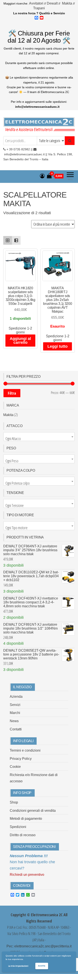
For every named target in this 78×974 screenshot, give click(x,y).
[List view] (16, 240)
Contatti (16, 729)
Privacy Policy (21, 758)
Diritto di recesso (23, 835)
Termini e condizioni (25, 750)
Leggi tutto (57, 346)
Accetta (41, 965)
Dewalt (52, 3)
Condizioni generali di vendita (33, 810)
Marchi (15, 713)
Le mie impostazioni (18, 966)
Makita (67, 3)
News (14, 721)
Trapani (39, 8)
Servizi (15, 705)
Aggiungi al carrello (20, 340)
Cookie (15, 766)
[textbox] (39, 438)
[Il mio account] (42, 176)
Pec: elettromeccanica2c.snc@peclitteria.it (39, 946)
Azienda (16, 696)
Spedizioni (18, 827)
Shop (14, 802)
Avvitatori (36, 3)
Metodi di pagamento (26, 818)
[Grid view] (7, 240)
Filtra (12, 393)
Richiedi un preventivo (27, 874)
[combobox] (39, 436)
